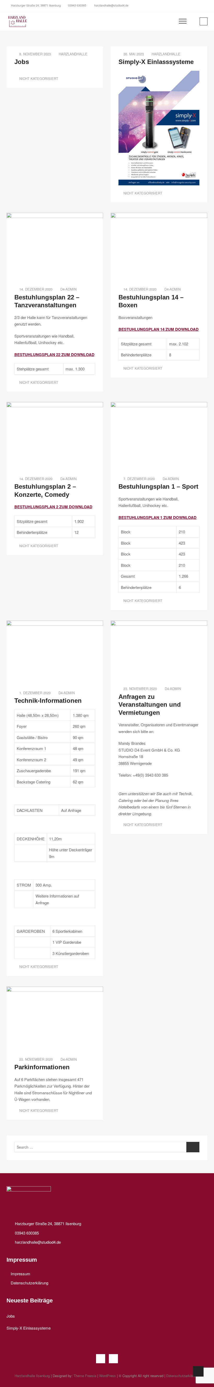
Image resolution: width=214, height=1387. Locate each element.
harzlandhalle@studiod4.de (110, 5)
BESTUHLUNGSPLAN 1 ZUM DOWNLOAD (157, 517)
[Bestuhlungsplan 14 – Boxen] (159, 216)
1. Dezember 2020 (34, 692)
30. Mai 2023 (133, 53)
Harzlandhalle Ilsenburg (32, 1375)
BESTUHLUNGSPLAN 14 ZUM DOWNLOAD (158, 329)
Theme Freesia (85, 1375)
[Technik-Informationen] (55, 624)
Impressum (20, 1273)
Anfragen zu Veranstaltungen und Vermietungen (149, 704)
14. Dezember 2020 (35, 289)
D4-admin (68, 289)
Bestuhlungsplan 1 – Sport (158, 486)
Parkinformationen (42, 1067)
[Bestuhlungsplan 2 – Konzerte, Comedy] (55, 405)
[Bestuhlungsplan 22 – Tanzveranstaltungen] (55, 216)
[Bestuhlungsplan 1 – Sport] (159, 405)
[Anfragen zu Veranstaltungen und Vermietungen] (159, 624)
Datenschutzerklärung (29, 1282)
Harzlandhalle (73, 53)
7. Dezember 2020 (138, 478)
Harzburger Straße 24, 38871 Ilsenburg (35, 5)
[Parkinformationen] (55, 990)
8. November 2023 (34, 53)
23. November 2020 (139, 688)
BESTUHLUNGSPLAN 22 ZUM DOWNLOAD (54, 354)
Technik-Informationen (48, 700)
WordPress (107, 1375)
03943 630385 (77, 5)
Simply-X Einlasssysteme (156, 61)
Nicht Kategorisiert (38, 78)
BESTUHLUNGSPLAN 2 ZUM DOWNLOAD (53, 507)
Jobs (21, 61)
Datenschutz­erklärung (182, 1375)
